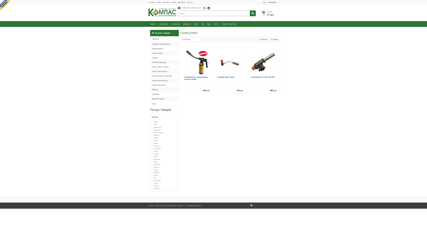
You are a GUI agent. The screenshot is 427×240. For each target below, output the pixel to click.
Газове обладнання (160, 80)
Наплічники (163, 24)
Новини (159, 2)
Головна (152, 2)
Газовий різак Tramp (225, 77)
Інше (154, 104)
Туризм (155, 58)
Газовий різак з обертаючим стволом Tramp (196, 78)
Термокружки (157, 49)
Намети (153, 24)
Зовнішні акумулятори (161, 44)
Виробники (182, 2)
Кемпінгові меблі (159, 85)
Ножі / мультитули (159, 71)
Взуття (216, 24)
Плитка (264, 39)
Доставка (166, 2)
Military (155, 90)
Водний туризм (158, 99)
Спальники (175, 24)
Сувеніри (155, 94)
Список (275, 39)
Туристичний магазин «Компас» (171, 205)
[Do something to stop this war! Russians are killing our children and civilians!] (5, 5)
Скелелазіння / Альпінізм (162, 76)
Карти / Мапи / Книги (160, 67)
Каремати (187, 24)
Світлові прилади (159, 62)
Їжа (203, 24)
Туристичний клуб (229, 24)
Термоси (155, 39)
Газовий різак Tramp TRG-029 (262, 77)
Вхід (264, 2)
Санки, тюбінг (157, 53)
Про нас (190, 2)
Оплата (173, 2)
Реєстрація (272, 2)
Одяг (209, 24)
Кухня (196, 24)
